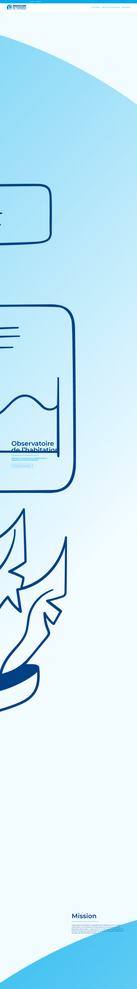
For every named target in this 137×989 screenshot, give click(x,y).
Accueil (32, 1)
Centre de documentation (110, 7)
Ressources (126, 7)
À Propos (38, 1)
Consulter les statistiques (22, 466)
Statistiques (95, 7)
